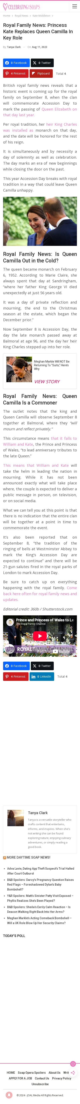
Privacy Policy (61, 1078)
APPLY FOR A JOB (20, 1078)
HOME (11, 1072)
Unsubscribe (40, 1084)
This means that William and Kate (36, 465)
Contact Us (42, 1078)
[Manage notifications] (9, 1095)
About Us (55, 1072)
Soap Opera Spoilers (32, 1072)
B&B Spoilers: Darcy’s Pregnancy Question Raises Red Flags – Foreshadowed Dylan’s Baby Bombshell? (40, 884)
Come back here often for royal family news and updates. (40, 593)
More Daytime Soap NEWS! (28, 857)
